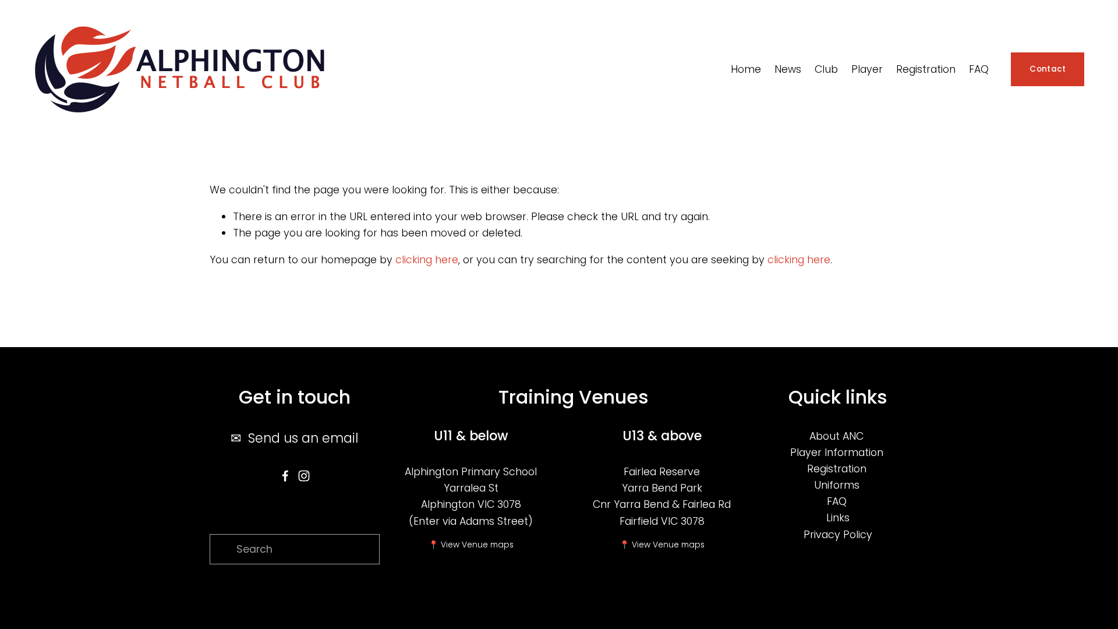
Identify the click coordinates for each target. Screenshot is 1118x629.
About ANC (836, 436)
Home (746, 69)
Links (838, 518)
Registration (836, 469)
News (787, 69)
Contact (1047, 69)
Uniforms (836, 485)
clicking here (426, 260)
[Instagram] (304, 476)
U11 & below (471, 436)
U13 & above (662, 436)
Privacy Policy (838, 535)
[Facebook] (285, 476)
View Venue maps (477, 544)
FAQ (979, 69)
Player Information (836, 453)
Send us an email (303, 438)
